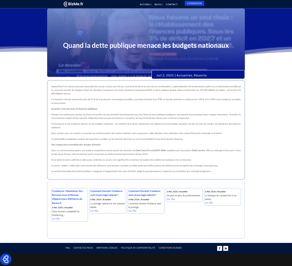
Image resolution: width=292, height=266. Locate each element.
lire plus (56, 218)
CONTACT (172, 4)
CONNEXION (194, 3)
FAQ (68, 247)
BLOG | (158, 4)
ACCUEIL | (145, 4)
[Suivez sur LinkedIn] (225, 248)
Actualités (184, 75)
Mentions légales (106, 247)
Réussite (200, 75)
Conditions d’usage (170, 247)
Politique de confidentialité (138, 247)
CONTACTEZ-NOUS (83, 247)
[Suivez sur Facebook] (219, 248)
